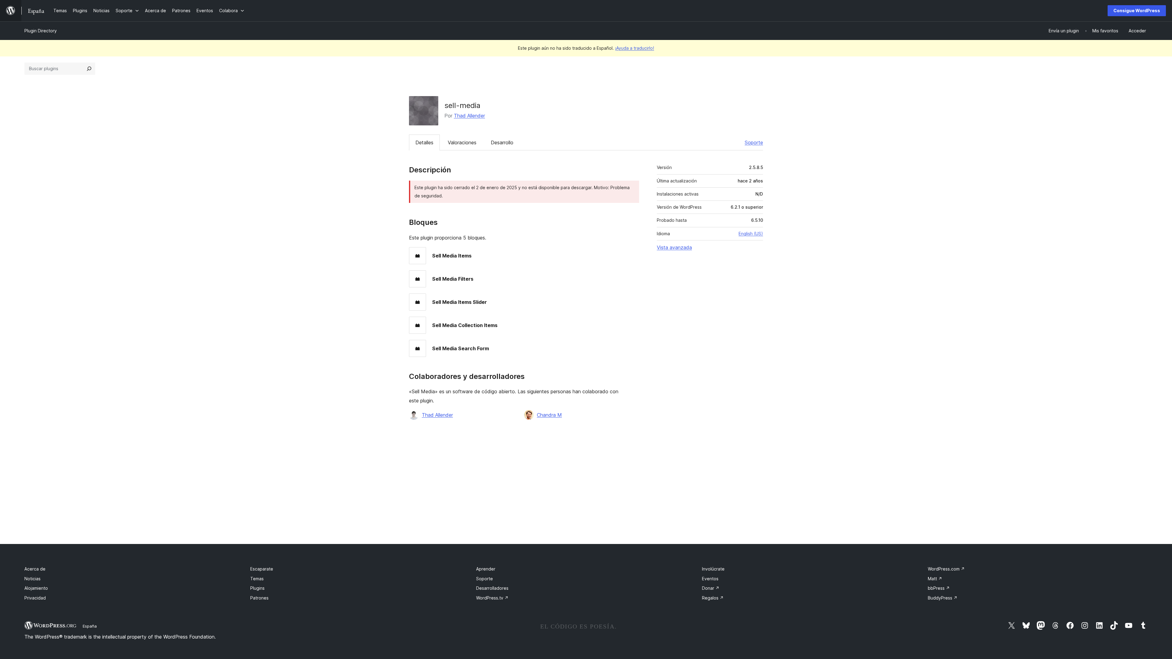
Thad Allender (469, 116)
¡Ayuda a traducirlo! (634, 48)
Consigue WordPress (1136, 10)
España (90, 626)
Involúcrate (713, 568)
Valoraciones (462, 142)
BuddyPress (942, 597)
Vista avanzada (674, 247)
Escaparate (261, 568)
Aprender (485, 568)
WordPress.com (946, 568)
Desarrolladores (492, 588)
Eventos (710, 578)
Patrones (259, 597)
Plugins (257, 588)
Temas (257, 578)
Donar (710, 588)
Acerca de (34, 568)
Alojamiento (36, 588)
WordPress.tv (492, 597)
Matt (935, 578)
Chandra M (549, 415)
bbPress (939, 588)
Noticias (32, 578)
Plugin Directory (40, 30)
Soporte (754, 142)
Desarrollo (502, 142)
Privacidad (35, 597)
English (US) (751, 233)
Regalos (713, 597)
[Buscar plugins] (89, 69)
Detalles (424, 142)
